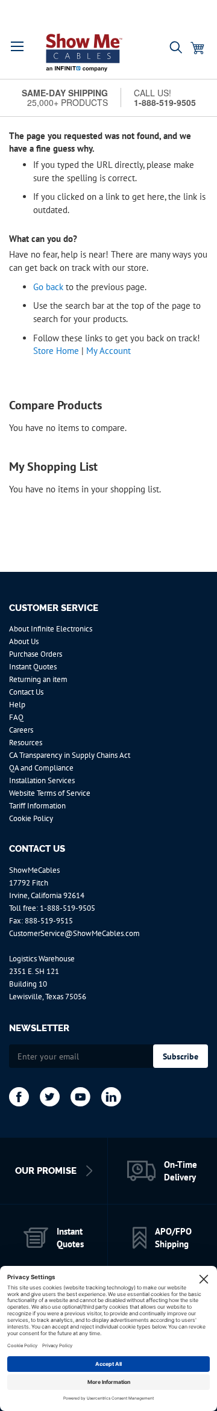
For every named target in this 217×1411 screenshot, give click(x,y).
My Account (108, 350)
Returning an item (38, 679)
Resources (25, 742)
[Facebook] (19, 1096)
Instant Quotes (33, 667)
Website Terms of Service (49, 793)
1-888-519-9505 (67, 908)
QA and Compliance (41, 768)
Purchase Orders (35, 654)
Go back (48, 287)
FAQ (16, 717)
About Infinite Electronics (50, 629)
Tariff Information (37, 806)
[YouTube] (80, 1096)
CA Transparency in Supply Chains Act (69, 755)
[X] (50, 1096)
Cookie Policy (31, 818)
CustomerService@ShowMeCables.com (74, 933)
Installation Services (42, 780)
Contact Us (26, 692)
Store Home (56, 350)
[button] (17, 46)
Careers (21, 730)
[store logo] (84, 52)
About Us (24, 641)
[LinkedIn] (111, 1096)
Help (17, 704)
